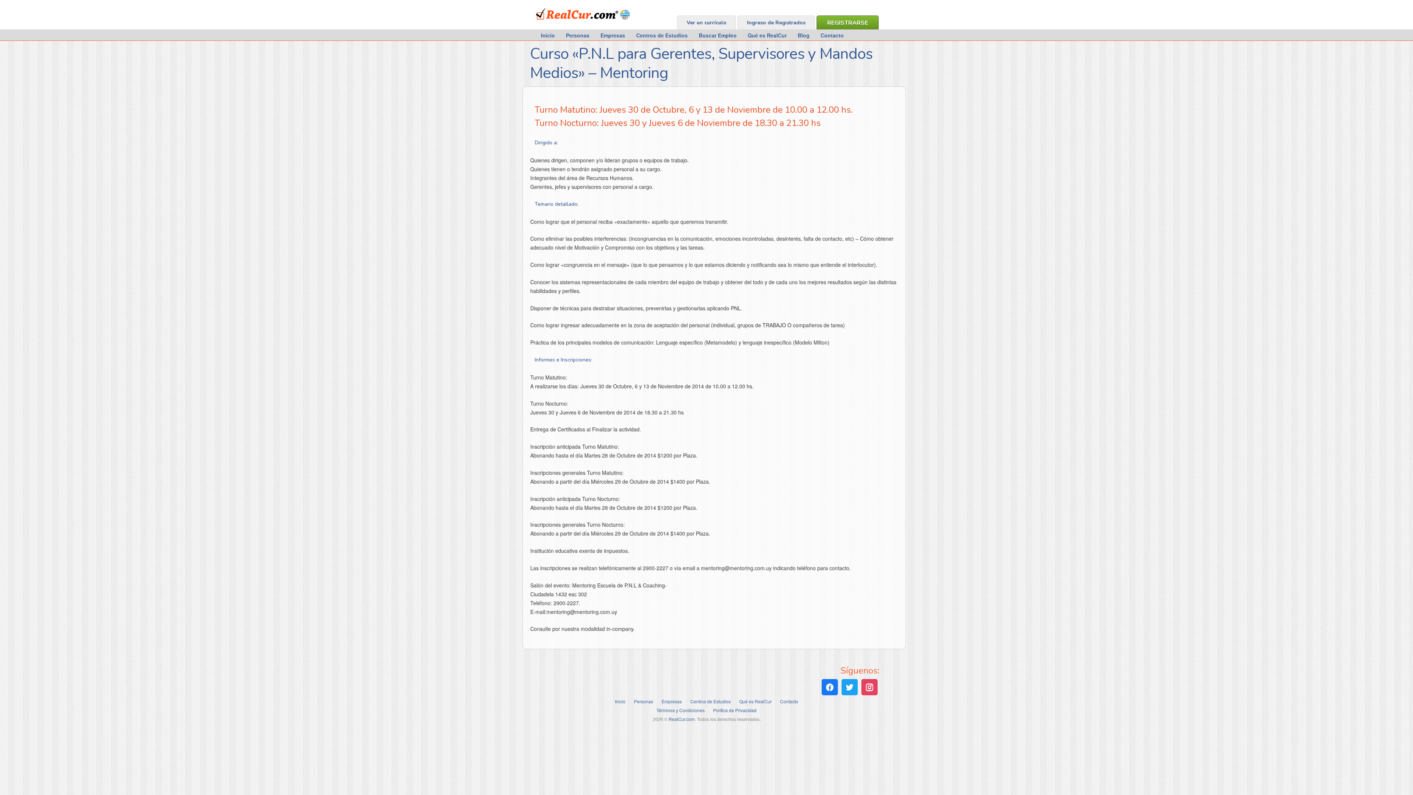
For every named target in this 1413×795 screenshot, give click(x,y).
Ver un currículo (706, 22)
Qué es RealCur (767, 35)
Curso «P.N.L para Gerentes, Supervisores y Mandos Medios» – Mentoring (701, 63)
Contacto (832, 35)
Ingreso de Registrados (776, 22)
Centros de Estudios (662, 35)
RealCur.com (566, 23)
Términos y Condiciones (680, 710)
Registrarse (847, 23)
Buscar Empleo (718, 35)
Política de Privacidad (735, 710)
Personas (577, 35)
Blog (804, 35)
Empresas (613, 35)
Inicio (548, 35)
